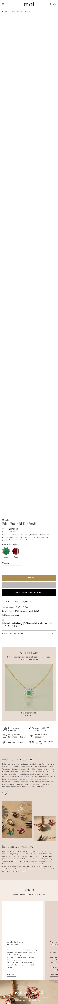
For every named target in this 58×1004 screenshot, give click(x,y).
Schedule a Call (12, 615)
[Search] (50, 4)
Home (4, 11)
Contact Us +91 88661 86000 (17, 607)
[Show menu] (3, 4)
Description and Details (12, 634)
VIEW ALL (11, 975)
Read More (30, 540)
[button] (29, 585)
